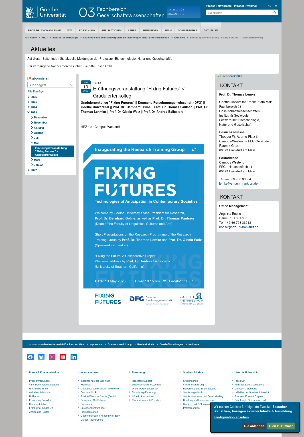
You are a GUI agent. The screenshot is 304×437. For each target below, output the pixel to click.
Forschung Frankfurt (40, 400)
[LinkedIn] (74, 357)
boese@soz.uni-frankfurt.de (238, 227)
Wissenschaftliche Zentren (146, 384)
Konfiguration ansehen (231, 417)
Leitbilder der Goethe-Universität (252, 392)
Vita (70, 30)
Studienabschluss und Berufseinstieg (203, 396)
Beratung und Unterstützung (198, 400)
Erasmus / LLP (89, 392)
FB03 (45, 37)
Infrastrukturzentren (143, 396)
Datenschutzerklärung (120, 344)
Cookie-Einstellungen (171, 344)
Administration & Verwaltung (249, 384)
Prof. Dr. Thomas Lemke (44, 30)
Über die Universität (246, 372)
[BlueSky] (41, 357)
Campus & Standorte (246, 388)
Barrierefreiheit (145, 344)
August (38, 133)
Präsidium (240, 380)
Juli (36, 138)
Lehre (132, 30)
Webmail (251, 6)
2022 (34, 170)
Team (168, 30)
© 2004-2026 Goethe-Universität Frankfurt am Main (56, 344)
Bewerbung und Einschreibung (199, 388)
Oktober (39, 128)
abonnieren (40, 78)
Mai (36, 143)
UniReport (34, 396)
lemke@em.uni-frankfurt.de (238, 183)
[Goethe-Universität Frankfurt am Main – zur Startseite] (51, 12)
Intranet (239, 6)
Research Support (142, 380)
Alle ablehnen (253, 426)
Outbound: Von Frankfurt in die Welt (100, 388)
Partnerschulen (191, 407)
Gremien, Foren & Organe (249, 396)
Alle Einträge (35, 91)
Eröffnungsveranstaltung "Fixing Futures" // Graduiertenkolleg (51, 151)
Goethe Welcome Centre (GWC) (98, 396)
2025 (34, 102)
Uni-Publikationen (38, 388)
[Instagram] (52, 357)
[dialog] (255, 417)
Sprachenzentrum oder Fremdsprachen (93, 409)
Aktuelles (211, 30)
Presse (210, 6)
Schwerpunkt (187, 30)
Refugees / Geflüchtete (93, 400)
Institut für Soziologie (65, 37)
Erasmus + (86, 404)
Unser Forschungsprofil (145, 388)
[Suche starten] (275, 12)
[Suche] (71, 85)
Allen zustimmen (281, 426)
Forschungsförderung (144, 392)
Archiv (109, 66)
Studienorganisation (193, 392)
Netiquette (193, 344)
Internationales (89, 372)
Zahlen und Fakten (39, 411)
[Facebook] (30, 357)
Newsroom (225, 6)
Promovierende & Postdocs (147, 400)
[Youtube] (63, 357)
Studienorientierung (193, 384)
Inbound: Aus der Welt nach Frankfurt (95, 382)
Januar (38, 165)
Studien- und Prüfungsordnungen (201, 404)
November (40, 122)
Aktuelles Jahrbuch (39, 392)
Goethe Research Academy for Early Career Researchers (101, 417)
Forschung (87, 30)
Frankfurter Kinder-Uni (41, 407)
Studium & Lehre (193, 372)
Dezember (40, 117)
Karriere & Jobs (37, 404)
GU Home (31, 37)
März (37, 160)
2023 (34, 112)
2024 (34, 107)
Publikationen (111, 30)
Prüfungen (150, 30)
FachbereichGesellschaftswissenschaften (131, 12)
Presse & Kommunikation (44, 372)
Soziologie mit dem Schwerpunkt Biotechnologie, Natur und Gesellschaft (126, 37)
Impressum (96, 344)
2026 (34, 97)
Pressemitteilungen (39, 380)
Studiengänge (190, 380)
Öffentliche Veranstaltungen (44, 384)
